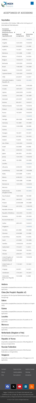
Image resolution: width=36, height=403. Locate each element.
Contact (3, 369)
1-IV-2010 (28, 80)
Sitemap (27, 372)
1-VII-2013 (29, 39)
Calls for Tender (29, 369)
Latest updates (17, 372)
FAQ (2, 375)
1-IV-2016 (28, 191)
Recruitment (17, 375)
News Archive (17, 369)
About (3, 372)
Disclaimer (28, 375)
